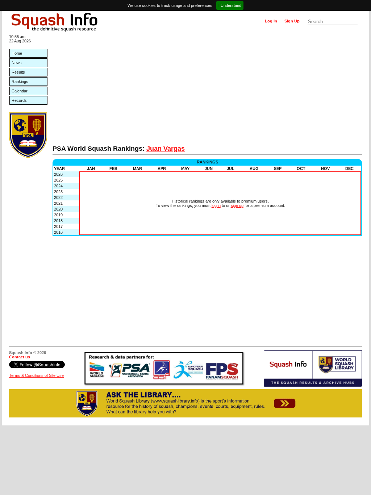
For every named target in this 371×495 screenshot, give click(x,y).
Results (18, 72)
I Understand (229, 5)
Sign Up (292, 21)
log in (216, 205)
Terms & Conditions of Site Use (36, 375)
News (17, 63)
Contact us (19, 357)
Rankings (20, 81)
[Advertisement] (207, 90)
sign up (237, 205)
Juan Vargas (165, 148)
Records (19, 100)
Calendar (20, 91)
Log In (271, 21)
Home (17, 53)
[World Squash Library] (28, 156)
